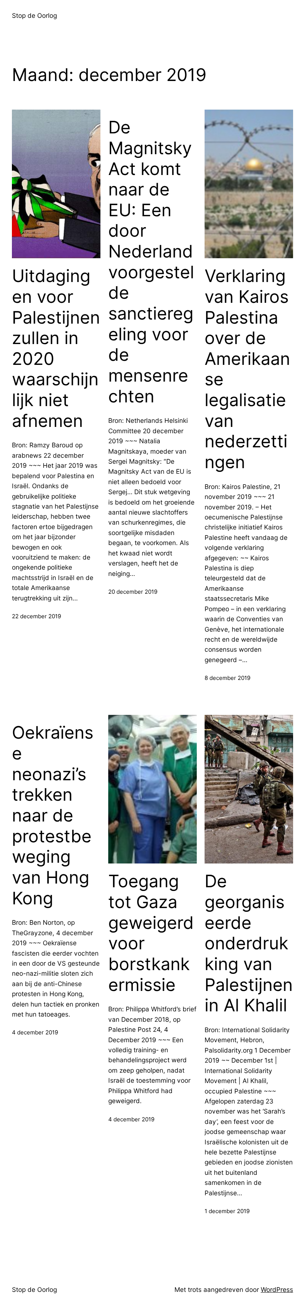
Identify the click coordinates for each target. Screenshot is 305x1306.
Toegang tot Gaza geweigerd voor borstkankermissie (151, 933)
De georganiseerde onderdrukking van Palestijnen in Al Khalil (249, 943)
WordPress (277, 1289)
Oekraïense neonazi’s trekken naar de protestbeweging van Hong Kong (52, 815)
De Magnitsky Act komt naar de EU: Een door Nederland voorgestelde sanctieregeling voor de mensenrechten (151, 261)
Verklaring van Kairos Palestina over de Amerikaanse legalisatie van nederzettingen (247, 369)
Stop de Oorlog (34, 15)
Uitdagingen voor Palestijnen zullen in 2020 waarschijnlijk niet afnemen (56, 348)
